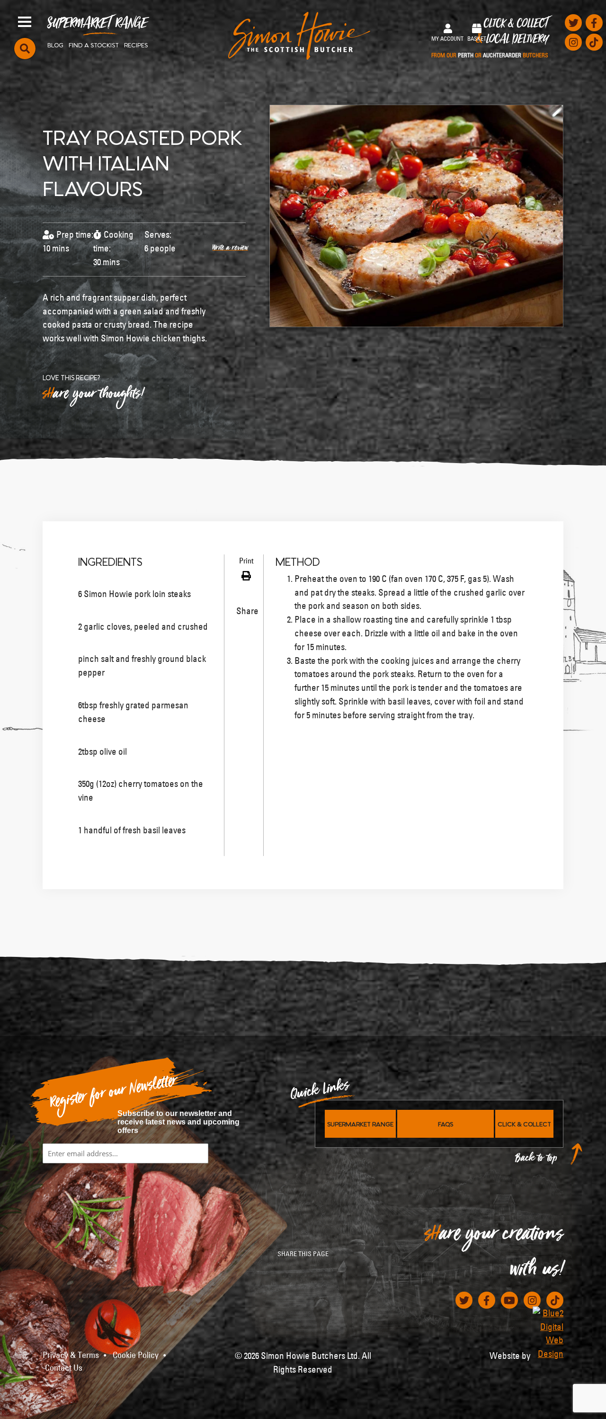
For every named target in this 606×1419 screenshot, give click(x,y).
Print (245, 560)
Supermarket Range (97, 26)
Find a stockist (94, 44)
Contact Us (63, 1368)
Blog (55, 44)
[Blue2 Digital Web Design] (548, 1333)
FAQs (445, 1123)
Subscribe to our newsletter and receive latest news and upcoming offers (178, 1121)
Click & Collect (489, 38)
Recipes (136, 44)
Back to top (536, 1160)
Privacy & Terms (71, 1355)
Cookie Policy (136, 1355)
